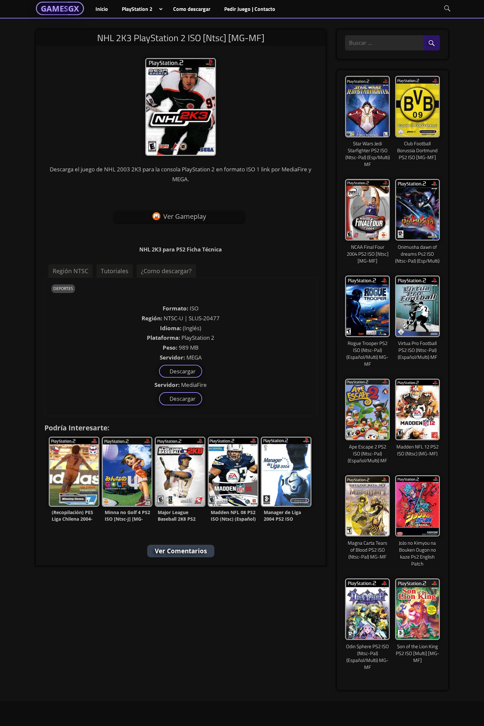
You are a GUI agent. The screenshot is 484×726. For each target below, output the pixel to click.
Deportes (63, 288)
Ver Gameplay (184, 216)
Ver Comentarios (181, 551)
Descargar (181, 371)
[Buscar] (431, 43)
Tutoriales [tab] (114, 271)
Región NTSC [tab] (70, 271)
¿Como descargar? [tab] (166, 271)
